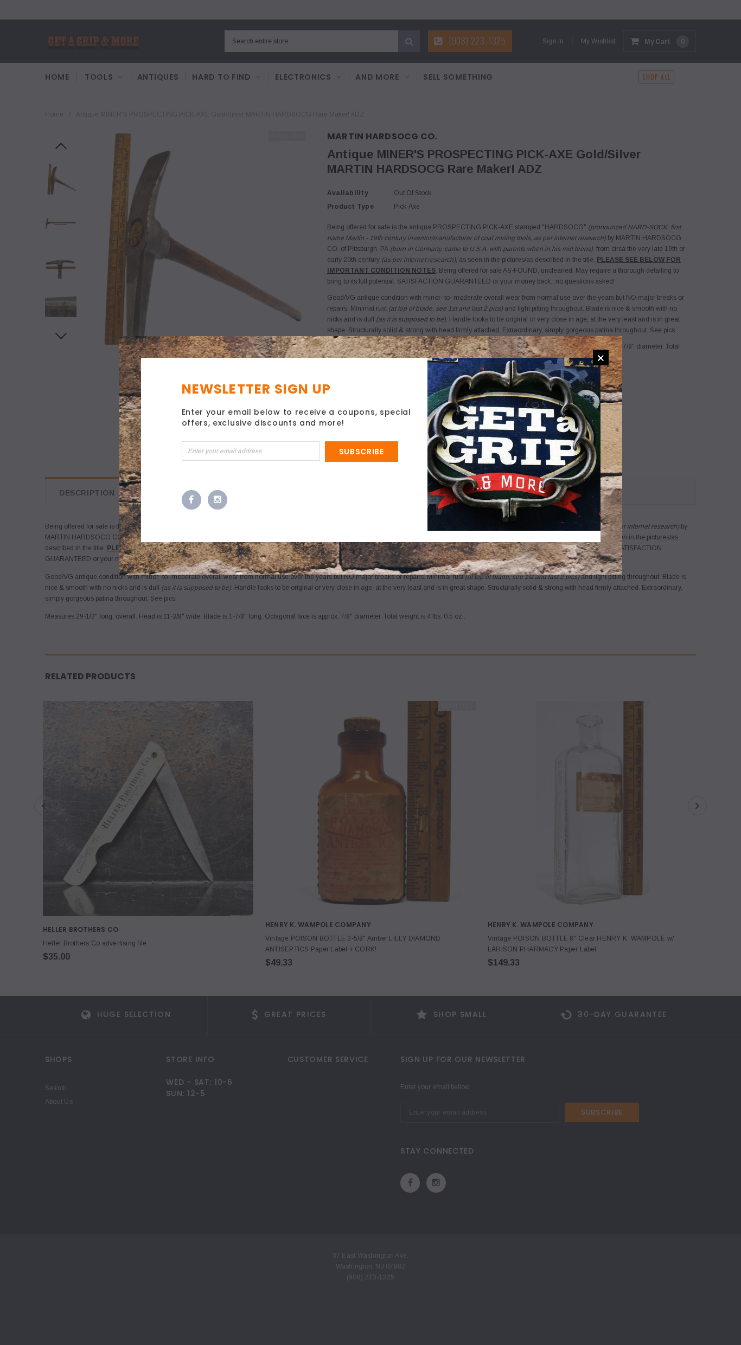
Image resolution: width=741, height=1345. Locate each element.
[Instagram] (217, 500)
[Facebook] (191, 500)
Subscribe (361, 451)
